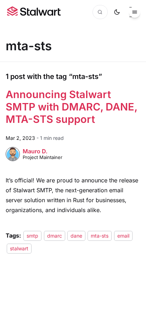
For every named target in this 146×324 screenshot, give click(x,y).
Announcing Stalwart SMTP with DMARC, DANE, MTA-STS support (71, 106)
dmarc (54, 236)
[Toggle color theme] (117, 12)
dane (76, 236)
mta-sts (99, 236)
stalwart (19, 248)
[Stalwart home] (34, 12)
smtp (32, 236)
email (123, 236)
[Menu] (134, 12)
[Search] (100, 12)
